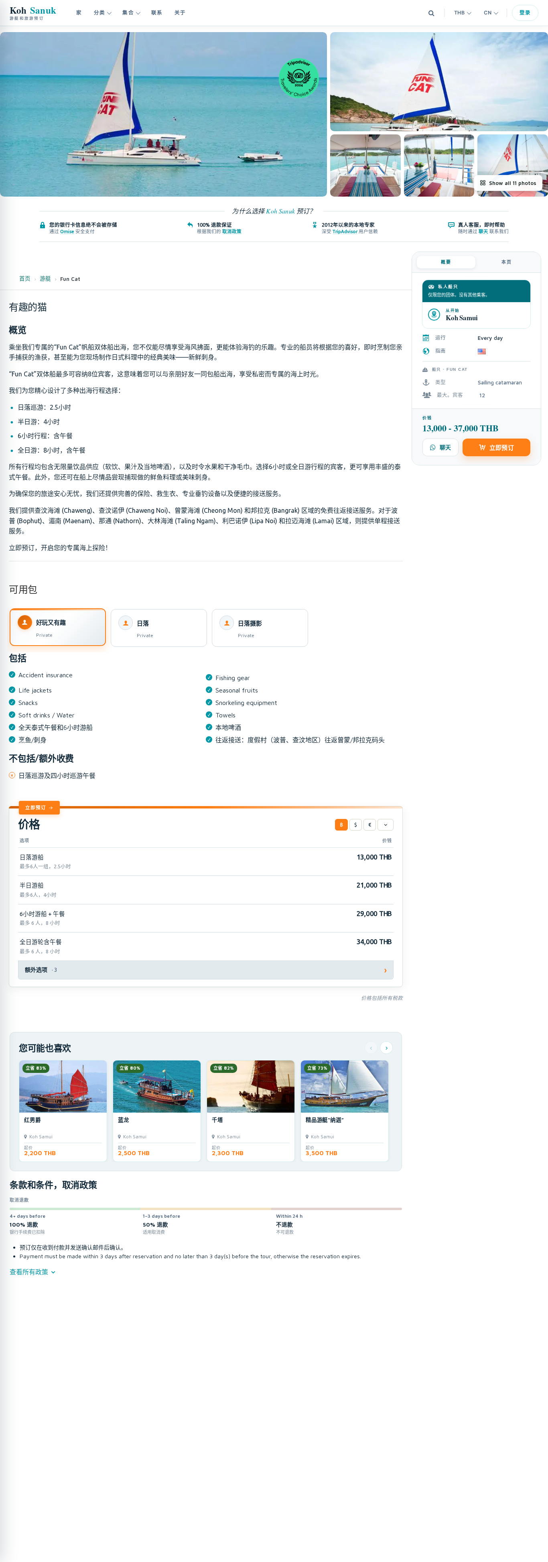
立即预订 (35, 807)
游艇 (45, 278)
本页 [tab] (506, 262)
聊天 (483, 231)
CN (487, 13)
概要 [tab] (446, 262)
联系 (156, 13)
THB (459, 13)
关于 (180, 13)
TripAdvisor (345, 231)
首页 (24, 278)
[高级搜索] (431, 12)
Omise (67, 231)
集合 (128, 13)
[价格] (386, 825)
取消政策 (232, 231)
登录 (525, 13)
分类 (99, 13)
